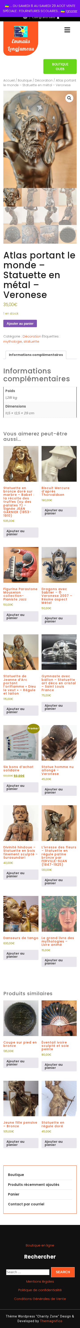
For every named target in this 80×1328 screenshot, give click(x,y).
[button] (69, 98)
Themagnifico (50, 1321)
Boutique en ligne (40, 1245)
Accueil (9, 80)
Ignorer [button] (71, 11)
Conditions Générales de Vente (40, 1298)
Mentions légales (40, 1281)
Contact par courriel (26, 1204)
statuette (31, 341)
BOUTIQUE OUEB (60, 66)
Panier (13, 1194)
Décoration (44, 80)
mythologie (12, 341)
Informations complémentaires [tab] (36, 355)
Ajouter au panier (20, 323)
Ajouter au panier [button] (15, 532)
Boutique (25, 80)
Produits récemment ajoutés (33, 1184)
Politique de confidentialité (40, 1290)
